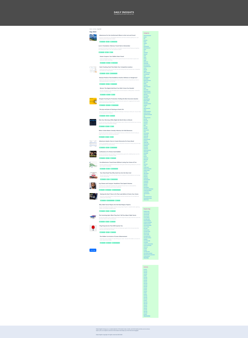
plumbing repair (146, 211)
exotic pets (112, 115)
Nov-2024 (145, 278)
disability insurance (147, 223)
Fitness (107, 158)
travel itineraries (113, 147)
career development (116, 242)
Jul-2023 (145, 275)
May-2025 (145, 312)
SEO (107, 73)
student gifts (146, 142)
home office (146, 97)
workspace (146, 123)
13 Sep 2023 (102, 73)
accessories (146, 148)
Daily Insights (124, 12)
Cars (108, 179)
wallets (145, 109)
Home (91, 29)
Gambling (145, 105)
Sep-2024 (145, 272)
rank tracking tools (113, 73)
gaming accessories (147, 150)
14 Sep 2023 (102, 242)
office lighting (146, 173)
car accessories (146, 74)
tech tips (145, 156)
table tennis (112, 211)
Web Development (147, 47)
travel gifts (146, 126)
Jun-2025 (145, 314)
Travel (107, 41)
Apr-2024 (145, 280)
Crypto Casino (146, 167)
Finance (108, 94)
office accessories (147, 72)
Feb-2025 (145, 308)
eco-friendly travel (114, 168)
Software (145, 43)
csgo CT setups (146, 226)
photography (146, 151)
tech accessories (147, 64)
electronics (146, 176)
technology (146, 85)
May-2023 (145, 301)
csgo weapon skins (147, 236)
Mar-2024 (145, 283)
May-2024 (145, 303)
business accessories (147, 168)
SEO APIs (145, 69)
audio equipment (147, 77)
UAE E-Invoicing (146, 193)
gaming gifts (146, 136)
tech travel (146, 164)
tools (144, 162)
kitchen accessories (147, 80)
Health (145, 60)
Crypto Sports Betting (147, 190)
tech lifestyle (146, 182)
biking (145, 125)
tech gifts (145, 119)
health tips (145, 140)
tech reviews (146, 89)
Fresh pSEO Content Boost (148, 188)
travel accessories (147, 139)
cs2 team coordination (148, 222)
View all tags (146, 257)
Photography (108, 189)
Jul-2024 (145, 292)
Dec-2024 (145, 271)
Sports (107, 211)
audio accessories (147, 108)
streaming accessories (148, 114)
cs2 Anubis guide (147, 219)
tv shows (145, 250)
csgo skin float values (147, 225)
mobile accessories (147, 92)
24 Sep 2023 (102, 147)
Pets (107, 115)
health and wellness (147, 111)
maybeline (145, 239)
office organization (147, 86)
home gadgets (146, 95)
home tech (146, 185)
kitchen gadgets (146, 100)
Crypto (145, 106)
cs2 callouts (146, 242)
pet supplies (146, 153)
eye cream (146, 228)
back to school (146, 130)
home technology (147, 179)
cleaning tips (146, 157)
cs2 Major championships (148, 243)
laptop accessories (147, 117)
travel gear (146, 122)
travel (111, 52)
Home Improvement (110, 200)
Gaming (108, 62)
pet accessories (146, 216)
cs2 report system (147, 231)
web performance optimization (149, 254)
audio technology (147, 99)
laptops (145, 83)
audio (145, 75)
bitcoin (113, 94)
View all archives (147, 315)
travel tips (145, 171)
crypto (112, 126)
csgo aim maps (146, 214)
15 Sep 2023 (102, 62)
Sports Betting (146, 187)
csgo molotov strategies (148, 253)
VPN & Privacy (146, 199)
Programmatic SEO (147, 66)
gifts (144, 116)
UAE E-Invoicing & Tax (148, 196)
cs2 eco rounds (146, 234)
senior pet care (146, 233)
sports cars (146, 246)
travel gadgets (146, 133)
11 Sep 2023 (102, 211)
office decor (146, 102)
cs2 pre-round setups (147, 245)
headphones (146, 178)
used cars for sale (113, 179)
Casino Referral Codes (148, 198)
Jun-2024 (145, 289)
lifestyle (145, 154)
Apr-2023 (145, 274)
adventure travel (113, 41)
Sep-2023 (145, 295)
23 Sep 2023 (101, 126)
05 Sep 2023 (102, 41)
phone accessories (147, 91)
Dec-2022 (145, 277)
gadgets (145, 71)
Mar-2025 (145, 311)
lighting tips (146, 137)
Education (108, 242)
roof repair (117, 200)
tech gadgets (146, 78)
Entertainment (146, 46)
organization (146, 181)
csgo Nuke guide (147, 251)
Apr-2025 (145, 309)
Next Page (93, 250)
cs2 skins (145, 248)
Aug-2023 (145, 306)
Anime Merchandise (147, 103)
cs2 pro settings (146, 217)
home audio (146, 120)
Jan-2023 (145, 300)
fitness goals (113, 158)
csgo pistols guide (147, 240)
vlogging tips (146, 134)
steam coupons (114, 62)
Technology (146, 52)
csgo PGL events (147, 212)
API (144, 195)
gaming (145, 68)
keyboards (145, 174)
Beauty (145, 41)
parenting (145, 161)
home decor (146, 147)
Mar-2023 (145, 298)
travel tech (146, 184)
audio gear (146, 94)
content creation (147, 170)
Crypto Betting (146, 191)
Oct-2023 (145, 288)
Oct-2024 (145, 291)
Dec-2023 (145, 297)
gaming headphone (147, 220)
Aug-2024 (145, 284)
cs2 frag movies (146, 229)
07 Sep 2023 (101, 52)
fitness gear (146, 159)
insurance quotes (114, 105)
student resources (147, 112)
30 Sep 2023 (102, 115)
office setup (146, 81)
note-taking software (147, 237)
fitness (145, 88)
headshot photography (116, 189)
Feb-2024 (145, 305)
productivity (146, 145)
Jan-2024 (145, 269)
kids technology (146, 143)
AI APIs (145, 165)
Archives (94, 29)
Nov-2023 (145, 286)
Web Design (146, 61)
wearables (145, 128)
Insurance (108, 105)
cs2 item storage (147, 256)
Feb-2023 (145, 281)
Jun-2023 (145, 294)
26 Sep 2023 (102, 94)
